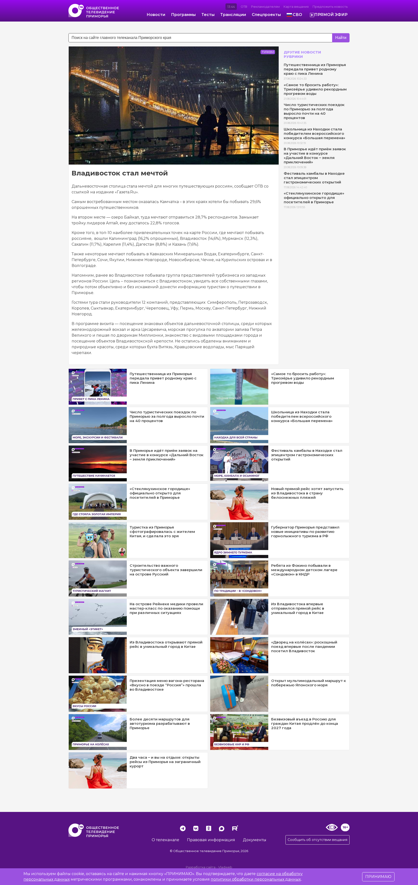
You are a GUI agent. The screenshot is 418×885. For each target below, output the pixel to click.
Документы (254, 840)
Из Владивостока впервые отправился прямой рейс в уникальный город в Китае (297, 608)
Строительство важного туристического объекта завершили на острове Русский (166, 569)
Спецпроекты (266, 14)
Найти (340, 38)
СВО (297, 14)
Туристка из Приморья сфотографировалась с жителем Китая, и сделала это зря (162, 531)
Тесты (208, 14)
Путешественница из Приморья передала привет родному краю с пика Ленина (315, 69)
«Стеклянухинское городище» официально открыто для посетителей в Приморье (314, 197)
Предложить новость (330, 6)
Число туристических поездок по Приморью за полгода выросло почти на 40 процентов (314, 111)
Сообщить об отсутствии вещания (317, 840)
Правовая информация (211, 840)
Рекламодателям (265, 6)
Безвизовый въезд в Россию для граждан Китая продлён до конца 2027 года (304, 723)
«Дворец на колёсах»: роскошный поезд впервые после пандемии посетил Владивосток (304, 646)
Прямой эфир (331, 14)
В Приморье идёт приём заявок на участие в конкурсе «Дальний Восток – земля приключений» (315, 155)
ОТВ (244, 6)
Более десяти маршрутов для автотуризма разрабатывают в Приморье (160, 723)
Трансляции (233, 14)
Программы (183, 14)
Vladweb (225, 867)
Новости (156, 14)
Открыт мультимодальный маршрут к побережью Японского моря (308, 682)
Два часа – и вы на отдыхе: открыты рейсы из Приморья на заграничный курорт (165, 761)
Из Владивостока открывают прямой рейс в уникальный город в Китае (166, 644)
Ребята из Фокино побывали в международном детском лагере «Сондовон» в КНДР (304, 569)
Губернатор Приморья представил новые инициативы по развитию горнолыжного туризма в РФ (305, 531)
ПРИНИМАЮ (378, 876)
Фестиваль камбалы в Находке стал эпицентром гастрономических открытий (314, 177)
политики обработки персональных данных (256, 879)
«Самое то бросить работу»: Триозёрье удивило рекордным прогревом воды (315, 89)
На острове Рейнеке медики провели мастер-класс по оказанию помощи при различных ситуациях (166, 608)
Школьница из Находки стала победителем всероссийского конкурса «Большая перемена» (314, 133)
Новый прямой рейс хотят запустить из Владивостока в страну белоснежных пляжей (307, 493)
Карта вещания (296, 6)
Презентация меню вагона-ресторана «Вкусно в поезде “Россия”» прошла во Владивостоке (167, 685)
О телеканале (165, 840)
